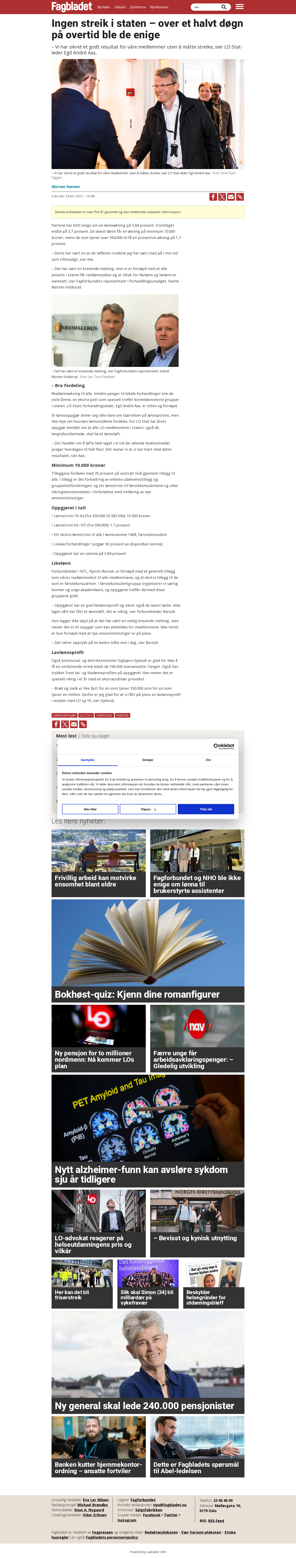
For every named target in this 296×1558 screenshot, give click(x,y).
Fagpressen (102, 1532)
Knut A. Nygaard (89, 1509)
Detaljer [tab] (148, 759)
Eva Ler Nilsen (96, 1499)
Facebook (151, 1514)
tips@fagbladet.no (170, 1504)
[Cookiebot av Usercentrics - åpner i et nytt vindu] (216, 747)
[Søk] (224, 7)
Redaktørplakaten (161, 1532)
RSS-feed (216, 1520)
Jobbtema (138, 7)
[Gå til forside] (72, 7)
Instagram (126, 1520)
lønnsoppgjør (64, 715)
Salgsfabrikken (148, 1509)
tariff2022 (104, 715)
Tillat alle (206, 809)
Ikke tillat (90, 809)
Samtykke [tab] (88, 759)
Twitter (171, 1514)
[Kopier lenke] (240, 197)
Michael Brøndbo (92, 1504)
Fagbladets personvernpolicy (112, 1537)
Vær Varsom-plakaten (201, 1532)
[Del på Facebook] (213, 197)
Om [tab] (208, 759)
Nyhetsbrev (159, 7)
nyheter (122, 715)
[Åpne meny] (239, 7)
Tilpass (146, 809)
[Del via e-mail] (231, 197)
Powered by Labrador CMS (148, 1552)
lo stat (86, 715)
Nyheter (103, 7)
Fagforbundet (143, 1499)
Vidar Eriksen (95, 1514)
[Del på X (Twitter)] (222, 197)
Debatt (120, 7)
